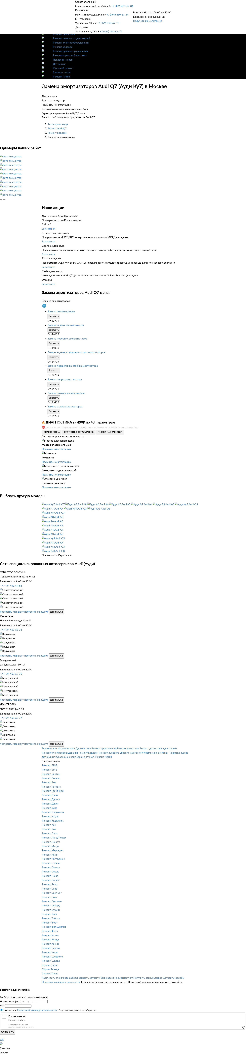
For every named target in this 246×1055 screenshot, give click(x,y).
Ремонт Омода (51, 867)
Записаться (48, 229)
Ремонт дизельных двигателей (71, 38)
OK (2, 1040)
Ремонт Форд (50, 931)
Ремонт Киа (49, 829)
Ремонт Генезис (51, 787)
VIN (2, 1006)
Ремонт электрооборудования (71, 43)
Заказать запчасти (89, 978)
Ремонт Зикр (49, 808)
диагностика (52, 432)
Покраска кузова (62, 60)
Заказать (54, 316)
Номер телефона (10, 1001)
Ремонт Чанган (51, 948)
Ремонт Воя (49, 782)
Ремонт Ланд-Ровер (54, 837)
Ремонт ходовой (62, 47)
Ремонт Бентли (51, 774)
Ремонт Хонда (50, 939)
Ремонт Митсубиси (53, 859)
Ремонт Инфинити (53, 812)
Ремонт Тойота (51, 918)
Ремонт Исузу (50, 816)
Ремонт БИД (49, 765)
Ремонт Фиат (50, 923)
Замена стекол (62, 72)
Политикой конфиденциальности (37, 1010)
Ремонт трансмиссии (103, 748)
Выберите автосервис (13, 997)
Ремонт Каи (49, 825)
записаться (56, 612)
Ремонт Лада (50, 833)
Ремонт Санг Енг (52, 893)
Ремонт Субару (51, 905)
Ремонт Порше (51, 880)
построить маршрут (12, 612)
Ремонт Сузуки (51, 910)
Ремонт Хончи (50, 944)
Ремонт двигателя (64, 34)
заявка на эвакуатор (110, 432)
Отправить (7, 1032)
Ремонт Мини (50, 855)
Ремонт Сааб (49, 889)
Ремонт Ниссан (51, 863)
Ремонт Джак (50, 795)
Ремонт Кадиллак (52, 821)
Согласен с (30, 1010)
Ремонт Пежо (50, 876)
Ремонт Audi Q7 (57, 128)
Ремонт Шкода (51, 961)
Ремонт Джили (51, 799)
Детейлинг (59, 64)
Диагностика (83, 748)
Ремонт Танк (49, 914)
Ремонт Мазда (50, 846)
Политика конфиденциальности (61, 982)
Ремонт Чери (50, 952)
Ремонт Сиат (49, 897)
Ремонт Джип (50, 804)
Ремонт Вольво (51, 778)
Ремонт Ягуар (50, 965)
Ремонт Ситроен (52, 901)
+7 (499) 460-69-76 (108, 23)
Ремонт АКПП (61, 76)
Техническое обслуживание (58, 748)
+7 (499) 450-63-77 (111, 31)
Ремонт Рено (49, 884)
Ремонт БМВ (49, 770)
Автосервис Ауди (58, 124)
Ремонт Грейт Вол (53, 791)
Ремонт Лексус (51, 842)
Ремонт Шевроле (52, 956)
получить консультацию (79, 432)
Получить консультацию (147, 21)
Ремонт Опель (50, 871)
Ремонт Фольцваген (54, 927)
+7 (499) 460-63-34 (117, 15)
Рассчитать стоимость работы (60, 978)
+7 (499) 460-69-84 (122, 6)
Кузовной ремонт (63, 68)
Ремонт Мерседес (53, 850)
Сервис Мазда (50, 969)
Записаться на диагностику (117, 978)
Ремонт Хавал (50, 935)
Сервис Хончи (50, 973)
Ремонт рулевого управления (70, 51)
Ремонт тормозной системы (70, 55)
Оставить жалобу (173, 978)
